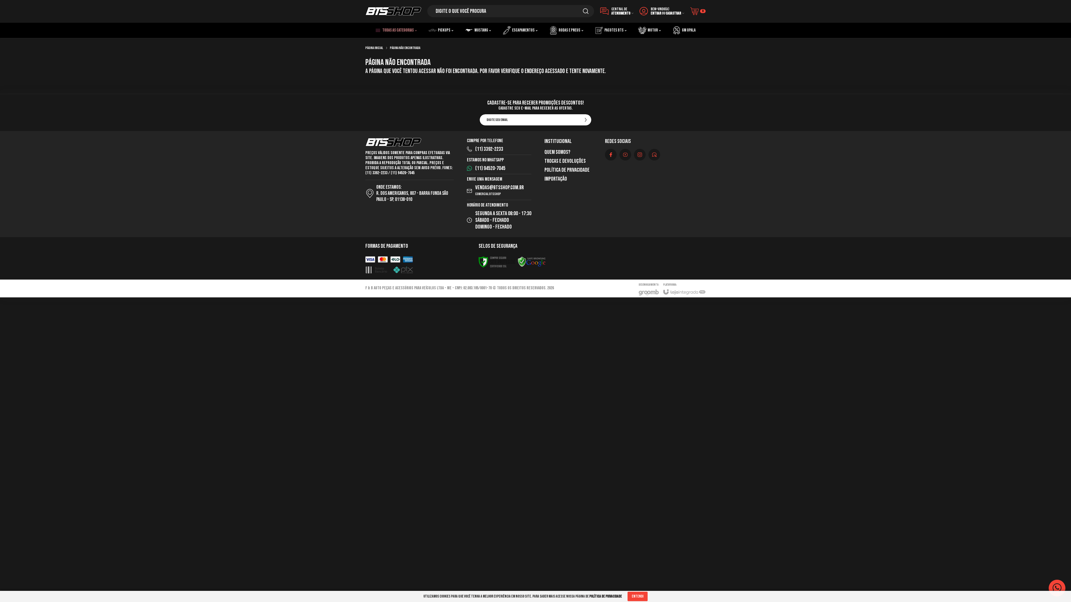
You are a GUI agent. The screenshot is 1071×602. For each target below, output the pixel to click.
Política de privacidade (567, 170)
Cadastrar (673, 13)
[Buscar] (586, 11)
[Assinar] (585, 119)
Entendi (637, 596)
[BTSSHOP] (393, 11)
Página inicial (374, 48)
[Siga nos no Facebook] (611, 155)
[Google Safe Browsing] (532, 262)
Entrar (656, 13)
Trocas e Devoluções (565, 161)
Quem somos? (557, 152)
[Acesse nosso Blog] (654, 155)
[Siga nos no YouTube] (625, 155)
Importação (555, 179)
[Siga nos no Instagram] (640, 155)
